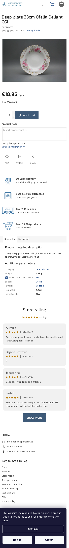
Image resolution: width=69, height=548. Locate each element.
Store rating (34, 309)
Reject (17, 540)
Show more (34, 417)
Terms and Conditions (13, 484)
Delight (40, 286)
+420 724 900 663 (15, 446)
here (5, 520)
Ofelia (39, 281)
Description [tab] (10, 239)
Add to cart (29, 115)
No (37, 277)
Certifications (8, 493)
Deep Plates (42, 269)
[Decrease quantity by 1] (13, 117)
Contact (6, 467)
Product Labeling (10, 488)
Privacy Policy (9, 501)
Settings (33, 529)
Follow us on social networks (21, 451)
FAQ (4, 497)
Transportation (9, 480)
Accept (49, 540)
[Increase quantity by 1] (13, 113)
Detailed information (12, 147)
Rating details (33, 30)
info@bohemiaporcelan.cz (20, 441)
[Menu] (61, 4)
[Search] (44, 4)
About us (6, 471)
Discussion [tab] (23, 239)
